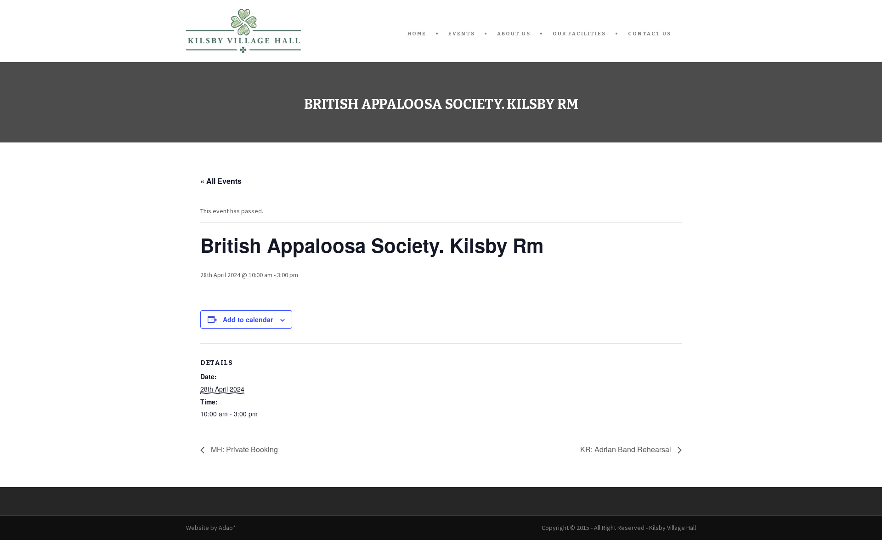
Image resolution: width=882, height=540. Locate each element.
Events (461, 34)
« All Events (221, 181)
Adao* (227, 527)
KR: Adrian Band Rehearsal (626, 449)
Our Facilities (579, 34)
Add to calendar (248, 319)
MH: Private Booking (243, 449)
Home (416, 34)
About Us (514, 34)
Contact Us (649, 34)
